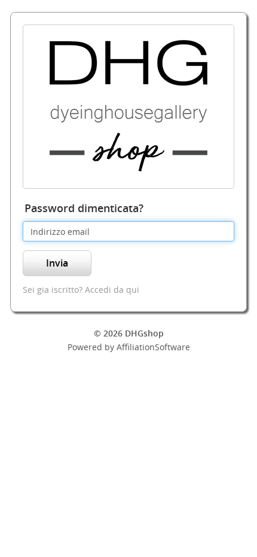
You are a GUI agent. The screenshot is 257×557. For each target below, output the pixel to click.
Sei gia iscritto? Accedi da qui (81, 289)
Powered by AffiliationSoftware (129, 347)
